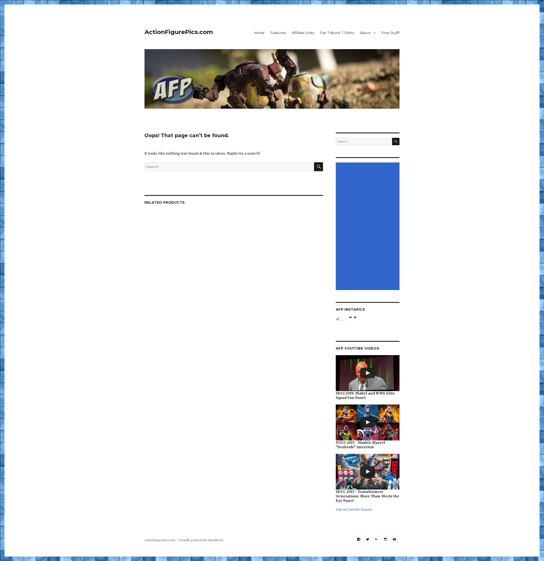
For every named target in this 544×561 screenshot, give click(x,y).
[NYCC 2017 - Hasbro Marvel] (368, 422)
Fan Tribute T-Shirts (337, 33)
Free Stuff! (390, 33)
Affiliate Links (303, 33)
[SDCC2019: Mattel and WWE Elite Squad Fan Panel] (368, 373)
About (365, 33)
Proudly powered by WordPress (201, 540)
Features (278, 33)
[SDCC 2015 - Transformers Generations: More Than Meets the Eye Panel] (368, 472)
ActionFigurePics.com (178, 32)
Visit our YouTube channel (354, 509)
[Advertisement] (368, 226)
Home (259, 33)
